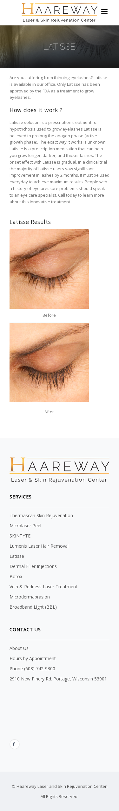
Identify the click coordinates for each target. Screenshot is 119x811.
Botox (16, 576)
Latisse (17, 556)
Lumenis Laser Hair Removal (39, 546)
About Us (19, 648)
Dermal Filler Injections (33, 566)
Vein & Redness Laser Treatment (43, 587)
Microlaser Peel (25, 526)
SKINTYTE (20, 536)
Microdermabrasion (30, 597)
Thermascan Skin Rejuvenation (41, 515)
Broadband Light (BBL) (33, 607)
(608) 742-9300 (39, 669)
